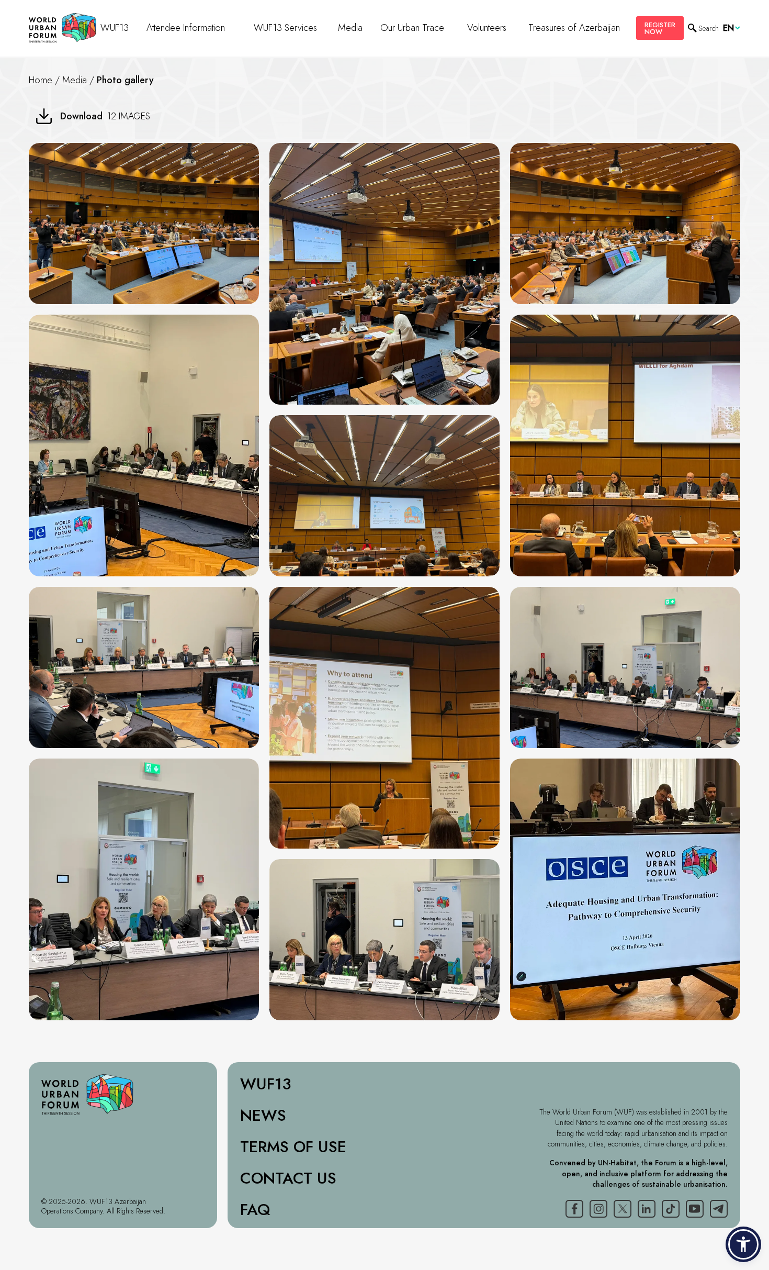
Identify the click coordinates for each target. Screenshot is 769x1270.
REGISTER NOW (659, 28)
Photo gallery (125, 80)
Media (350, 28)
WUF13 (114, 28)
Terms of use (293, 1147)
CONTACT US (288, 1178)
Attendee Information (185, 28)
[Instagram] (598, 1209)
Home (40, 80)
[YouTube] (695, 1209)
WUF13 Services (285, 28)
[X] (622, 1209)
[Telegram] (719, 1209)
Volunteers (486, 28)
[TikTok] (671, 1209)
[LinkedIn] (646, 1209)
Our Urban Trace (412, 28)
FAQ (255, 1210)
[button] (743, 1244)
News (263, 1115)
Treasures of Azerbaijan (574, 28)
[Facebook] (574, 1209)
